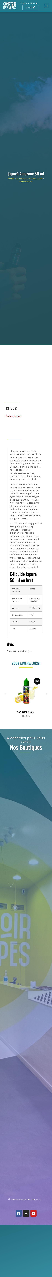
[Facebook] (19, 1213)
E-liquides (21, 178)
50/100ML (32, 178)
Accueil (11, 178)
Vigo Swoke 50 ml (26, 712)
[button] (46, 5)
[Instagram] (26, 1213)
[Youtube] (33, 1213)
